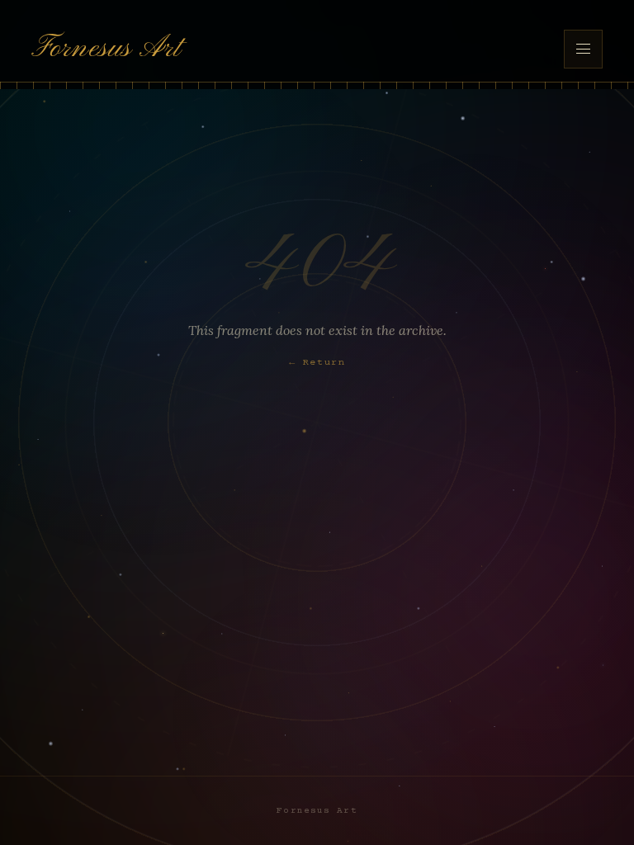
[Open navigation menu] (583, 49)
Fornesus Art (106, 49)
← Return (317, 362)
